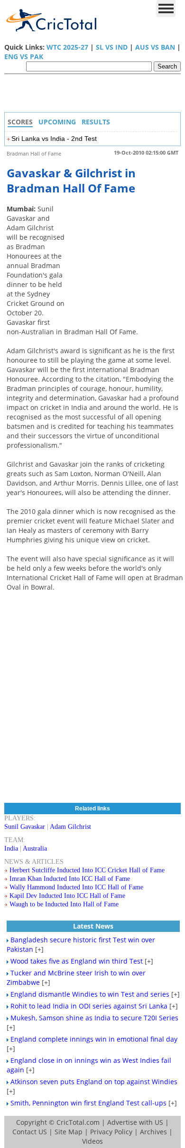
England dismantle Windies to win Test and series (89, 994)
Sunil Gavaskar (24, 826)
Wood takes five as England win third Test (76, 961)
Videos (92, 1141)
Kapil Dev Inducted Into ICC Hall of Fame (67, 895)
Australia (35, 848)
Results (96, 121)
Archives (153, 1131)
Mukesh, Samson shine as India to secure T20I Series (94, 1017)
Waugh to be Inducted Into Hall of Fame (64, 904)
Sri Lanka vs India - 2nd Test (54, 138)
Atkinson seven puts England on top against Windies (93, 1081)
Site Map (69, 1131)
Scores (20, 121)
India (11, 848)
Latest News (93, 926)
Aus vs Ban (155, 47)
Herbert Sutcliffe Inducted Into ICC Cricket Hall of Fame (87, 870)
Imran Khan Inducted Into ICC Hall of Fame (69, 878)
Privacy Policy (111, 1131)
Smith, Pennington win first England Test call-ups (88, 1102)
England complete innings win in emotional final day (93, 1039)
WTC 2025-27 (67, 47)
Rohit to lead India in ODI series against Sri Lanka (88, 1005)
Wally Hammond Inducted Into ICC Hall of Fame (76, 887)
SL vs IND (112, 47)
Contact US (29, 1131)
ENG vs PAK (23, 56)
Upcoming (57, 121)
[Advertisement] (94, 95)
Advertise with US (135, 1122)
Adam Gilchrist (70, 826)
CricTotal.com (78, 1122)
